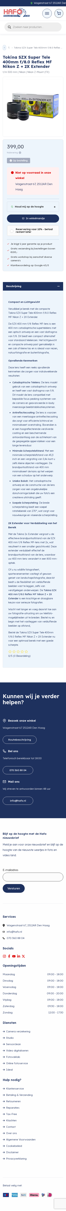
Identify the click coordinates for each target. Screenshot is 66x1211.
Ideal (9, 1069)
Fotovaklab (13, 1056)
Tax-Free (11, 1114)
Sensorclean (13, 1044)
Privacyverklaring (16, 1158)
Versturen (13, 888)
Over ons (11, 1133)
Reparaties (12, 1107)
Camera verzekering (18, 1031)
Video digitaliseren (17, 1050)
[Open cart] (58, 13)
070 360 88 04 (17, 770)
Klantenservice (15, 1088)
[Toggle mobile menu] (47, 13)
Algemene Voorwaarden (21, 1139)
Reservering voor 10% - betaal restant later (34, 230)
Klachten (11, 1120)
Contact (11, 1126)
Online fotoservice (17, 1063)
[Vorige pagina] (4, 47)
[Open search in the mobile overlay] (33, 26)
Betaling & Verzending (19, 1095)
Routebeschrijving (19, 739)
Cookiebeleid (14, 1145)
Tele (9, 48)
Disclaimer (12, 1152)
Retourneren (13, 1101)
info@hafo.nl (18, 800)
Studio (10, 1037)
